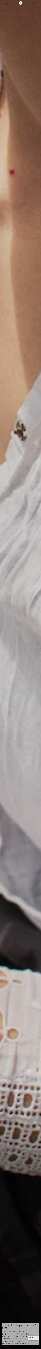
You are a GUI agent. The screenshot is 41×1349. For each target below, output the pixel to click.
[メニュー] (2, 3)
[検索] (7, 3)
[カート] (38, 3)
